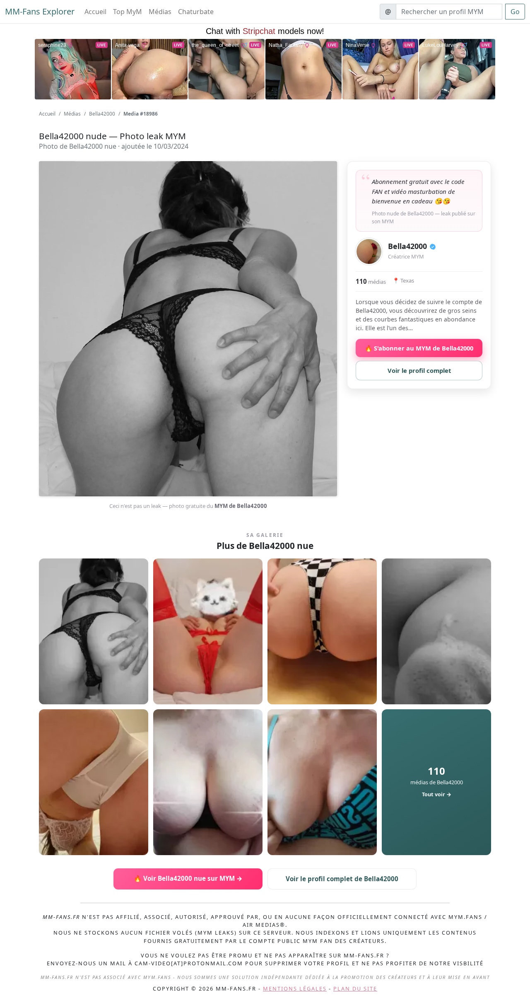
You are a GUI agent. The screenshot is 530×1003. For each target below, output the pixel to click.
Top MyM (127, 11)
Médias (160, 11)
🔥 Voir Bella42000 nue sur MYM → (188, 878)
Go (515, 11)
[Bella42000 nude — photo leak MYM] (93, 631)
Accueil (95, 11)
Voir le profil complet (419, 370)
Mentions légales (295, 988)
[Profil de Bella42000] (369, 251)
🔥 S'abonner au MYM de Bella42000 (419, 348)
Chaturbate (196, 11)
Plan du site (355, 988)
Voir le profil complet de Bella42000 (342, 879)
